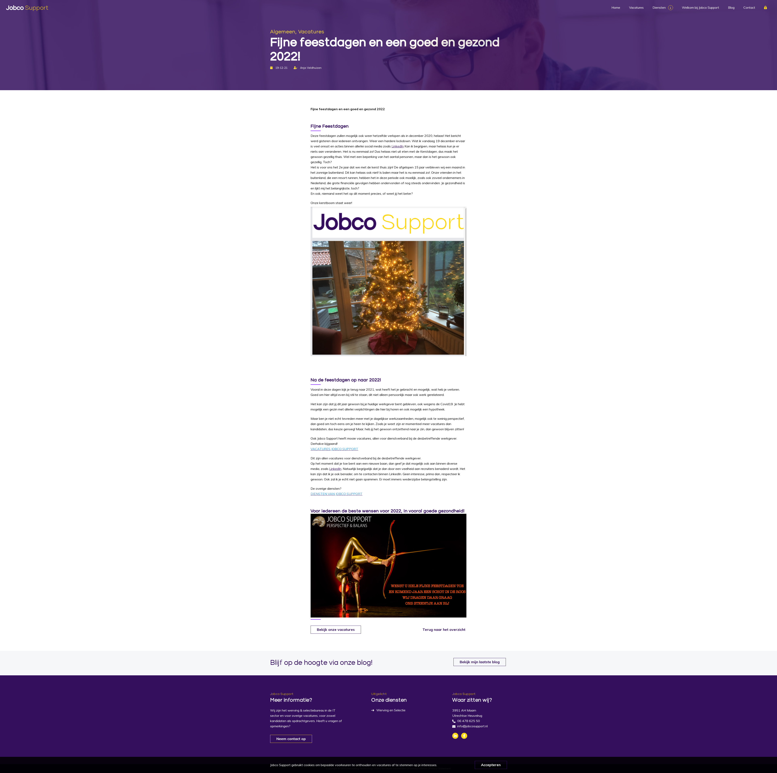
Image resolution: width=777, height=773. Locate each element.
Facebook (464, 736)
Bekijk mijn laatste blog (480, 662)
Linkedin (455, 736)
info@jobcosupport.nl (472, 726)
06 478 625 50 (468, 721)
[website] (27, 8)
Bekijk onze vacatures (336, 629)
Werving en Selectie (390, 710)
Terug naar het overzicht (443, 629)
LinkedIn (398, 146)
